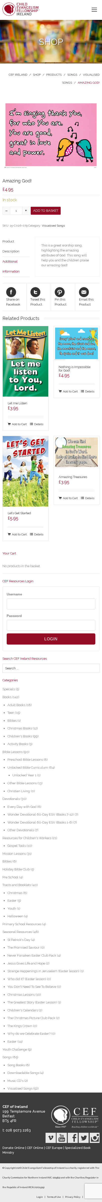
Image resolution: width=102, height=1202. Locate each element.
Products (54, 74)
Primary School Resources (21, 924)
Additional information (11, 266)
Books (6, 697)
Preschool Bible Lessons (25, 759)
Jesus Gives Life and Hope (26, 963)
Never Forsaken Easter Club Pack (31, 955)
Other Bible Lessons (22, 783)
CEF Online (35, 1148)
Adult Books (16, 705)
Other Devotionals (20, 830)
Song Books (16, 1065)
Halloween (15, 916)
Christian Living (18, 791)
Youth (11, 908)
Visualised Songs (53, 225)
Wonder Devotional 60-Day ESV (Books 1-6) (40, 822)
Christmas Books (19, 728)
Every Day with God (21, 807)
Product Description (10, 246)
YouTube (61, 1138)
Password (14, 616)
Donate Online (13, 1148)
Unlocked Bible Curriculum (27, 767)
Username (14, 594)
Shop (37, 74)
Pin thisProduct (60, 302)
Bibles (12, 720)
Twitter (83, 1138)
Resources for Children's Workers (26, 838)
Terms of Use (54, 1197)
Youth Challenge (14, 1049)
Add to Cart (19, 424)
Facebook (72, 1138)
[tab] (16, 247)
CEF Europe (54, 1148)
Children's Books (19, 736)
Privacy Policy (72, 1197)
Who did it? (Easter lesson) (26, 979)
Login (39, 1197)
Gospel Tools (16, 846)
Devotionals (11, 799)
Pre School (10, 877)
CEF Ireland (18, 74)
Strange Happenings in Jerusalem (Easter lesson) (43, 971)
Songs (72, 74)
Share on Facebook (13, 302)
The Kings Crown (19, 1026)
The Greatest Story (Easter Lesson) (32, 1002)
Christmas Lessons (21, 994)
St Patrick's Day (18, 940)
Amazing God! (89, 82)
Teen (10, 713)
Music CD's (15, 1081)
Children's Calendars (22, 1010)
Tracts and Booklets (16, 885)
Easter (12, 900)
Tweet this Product (37, 302)
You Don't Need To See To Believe (31, 987)
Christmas (14, 893)
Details (38, 424)
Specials (8, 689)
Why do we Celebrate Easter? (29, 1033)
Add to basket (45, 210)
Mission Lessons (14, 854)
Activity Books (17, 744)
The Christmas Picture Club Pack (31, 1018)
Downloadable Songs (23, 1073)
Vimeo (51, 1138)
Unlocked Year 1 (24, 775)
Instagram (94, 1138)
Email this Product (86, 302)
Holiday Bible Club (16, 869)
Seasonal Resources (17, 932)
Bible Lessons (12, 752)
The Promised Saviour (23, 947)
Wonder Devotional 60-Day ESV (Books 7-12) (40, 814)
